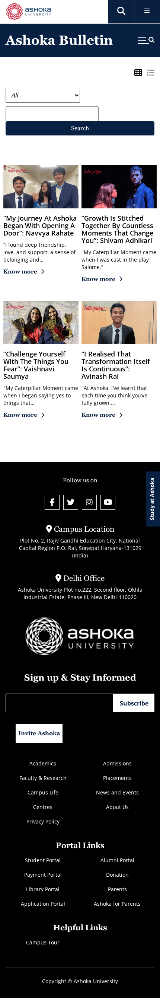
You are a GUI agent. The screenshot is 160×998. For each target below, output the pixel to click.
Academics (42, 763)
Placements (117, 777)
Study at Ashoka (152, 499)
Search (80, 128)
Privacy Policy (43, 821)
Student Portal (43, 860)
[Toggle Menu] (147, 11)
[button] (121, 11)
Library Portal (43, 889)
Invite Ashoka (39, 733)
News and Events (117, 792)
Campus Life (43, 792)
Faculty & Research (43, 777)
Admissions (117, 763)
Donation (117, 874)
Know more (20, 271)
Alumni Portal (117, 860)
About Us (117, 806)
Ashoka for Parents (117, 903)
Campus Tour (43, 942)
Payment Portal (43, 874)
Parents (117, 889)
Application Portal (43, 903)
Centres (42, 806)
